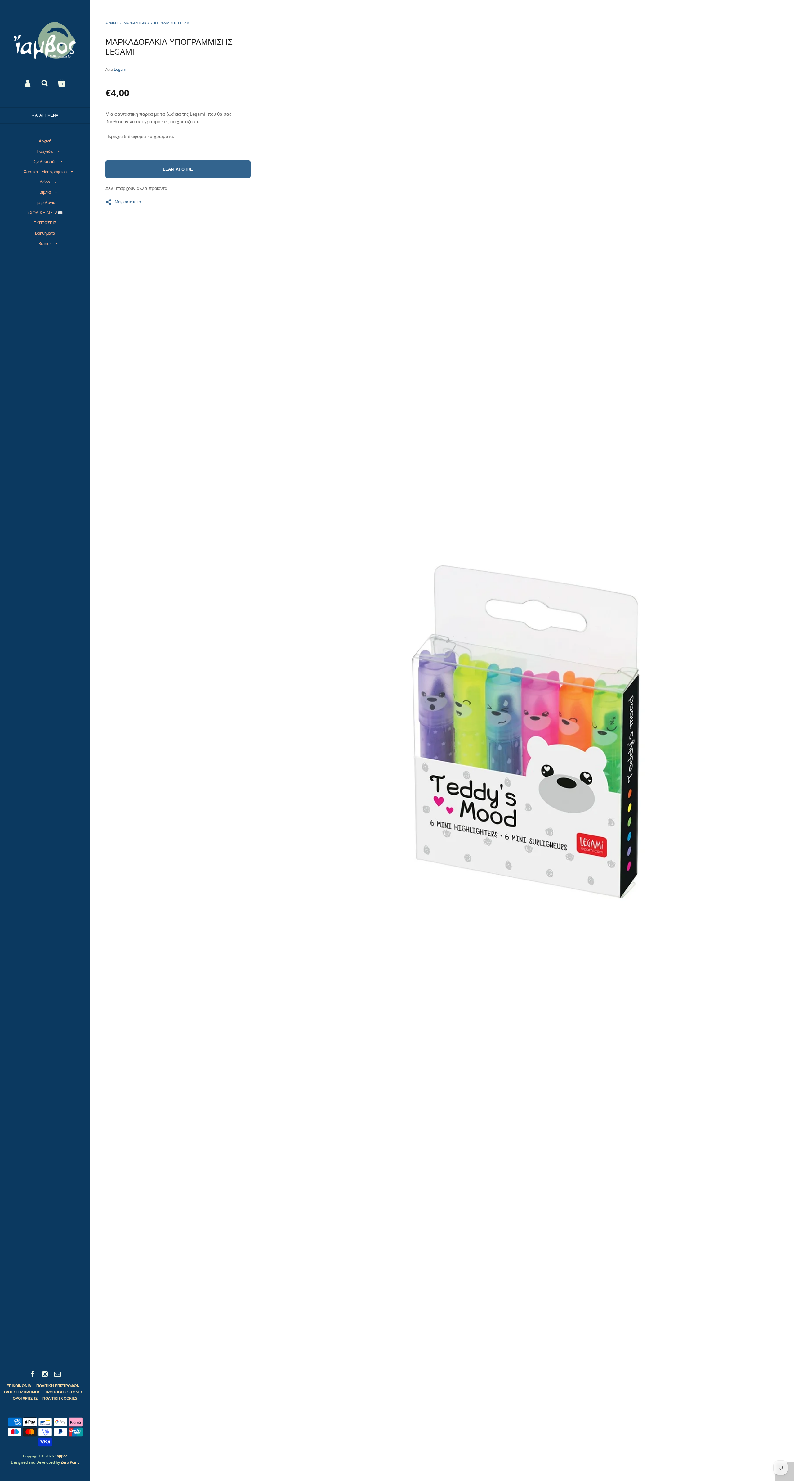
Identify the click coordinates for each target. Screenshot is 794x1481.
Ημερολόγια (45, 202)
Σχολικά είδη (45, 161)
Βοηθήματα (45, 233)
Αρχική (45, 141)
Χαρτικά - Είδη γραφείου (45, 171)
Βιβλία (45, 192)
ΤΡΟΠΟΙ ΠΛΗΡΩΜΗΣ (21, 1392)
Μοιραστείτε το (128, 201)
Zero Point (70, 1462)
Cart (61, 82)
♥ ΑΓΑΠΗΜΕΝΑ (45, 115)
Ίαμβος (61, 1456)
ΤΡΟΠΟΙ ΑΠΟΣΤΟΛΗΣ (64, 1392)
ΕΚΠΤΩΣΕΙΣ (44, 223)
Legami (120, 69)
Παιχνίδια (45, 151)
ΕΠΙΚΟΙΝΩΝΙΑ (19, 1386)
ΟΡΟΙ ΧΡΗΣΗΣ (25, 1398)
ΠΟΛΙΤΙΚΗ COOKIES (59, 1398)
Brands (44, 243)
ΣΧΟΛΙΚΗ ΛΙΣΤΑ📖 (45, 212)
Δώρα (45, 182)
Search (45, 82)
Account (28, 82)
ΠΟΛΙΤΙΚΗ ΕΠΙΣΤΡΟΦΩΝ (58, 1386)
